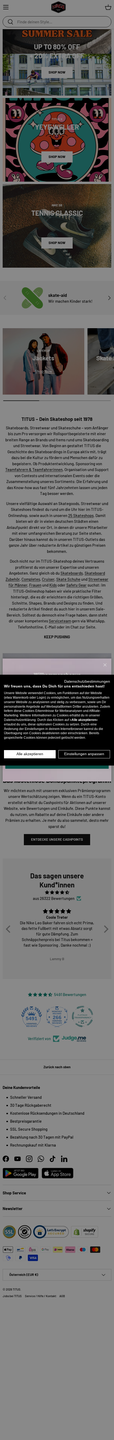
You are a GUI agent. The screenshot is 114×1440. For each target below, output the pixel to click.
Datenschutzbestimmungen (87, 681)
